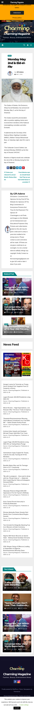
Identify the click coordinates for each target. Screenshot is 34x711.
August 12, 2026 (11, 628)
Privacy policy (17, 17)
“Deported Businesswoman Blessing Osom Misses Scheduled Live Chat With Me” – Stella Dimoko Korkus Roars (16, 420)
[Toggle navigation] (31, 45)
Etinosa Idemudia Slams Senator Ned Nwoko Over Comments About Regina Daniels (15, 514)
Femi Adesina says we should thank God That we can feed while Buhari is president (24, 177)
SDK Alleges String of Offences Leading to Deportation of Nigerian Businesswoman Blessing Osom (16, 548)
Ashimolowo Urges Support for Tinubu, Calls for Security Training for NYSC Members (16, 454)
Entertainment (9, 579)
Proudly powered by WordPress (10, 689)
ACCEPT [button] (17, 708)
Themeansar (17, 691)
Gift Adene (20, 72)
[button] (24, 45)
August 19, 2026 (11, 588)
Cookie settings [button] (24, 705)
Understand (17, 12)
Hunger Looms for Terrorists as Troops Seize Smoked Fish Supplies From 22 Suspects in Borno (15, 386)
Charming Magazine (17, 34)
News (9, 55)
